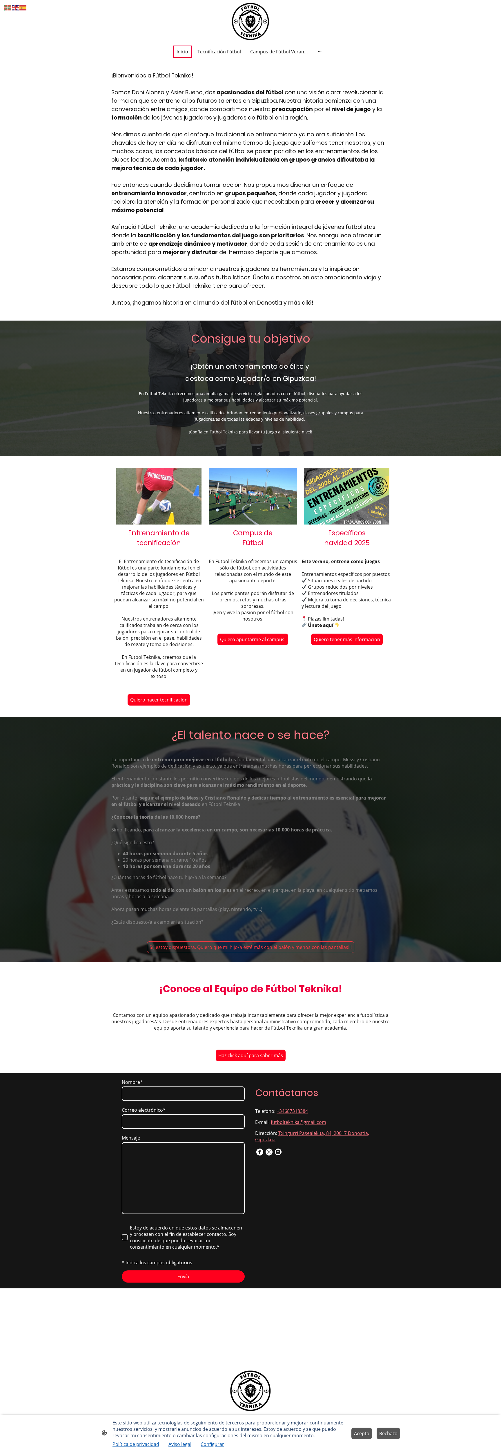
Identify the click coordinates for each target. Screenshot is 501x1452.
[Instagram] (269, 1152)
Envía (183, 1276)
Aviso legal (179, 1444)
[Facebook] (259, 1152)
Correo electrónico (144, 1110)
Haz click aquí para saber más (250, 1055)
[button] (8, 7)
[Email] (278, 1152)
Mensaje (131, 1138)
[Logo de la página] (250, 21)
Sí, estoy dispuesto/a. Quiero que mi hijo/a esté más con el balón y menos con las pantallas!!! (251, 947)
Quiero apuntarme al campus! (253, 639)
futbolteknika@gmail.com (298, 1122)
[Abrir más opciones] (320, 51)
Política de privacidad (135, 1444)
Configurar (212, 1444)
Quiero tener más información (347, 639)
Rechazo (388, 1433)
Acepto (361, 1433)
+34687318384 (292, 1111)
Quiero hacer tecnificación (159, 700)
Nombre (132, 1082)
